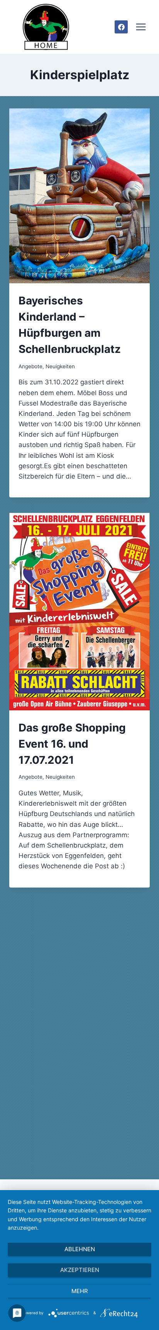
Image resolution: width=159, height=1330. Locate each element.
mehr (79, 1291)
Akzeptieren (79, 1269)
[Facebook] (121, 26)
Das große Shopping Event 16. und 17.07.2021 (72, 743)
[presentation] (79, 195)
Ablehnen (79, 1249)
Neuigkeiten (60, 366)
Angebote (30, 366)
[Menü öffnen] (141, 27)
